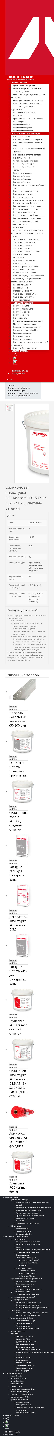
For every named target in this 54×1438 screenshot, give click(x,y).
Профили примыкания (22, 285)
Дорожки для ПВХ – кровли (24, 112)
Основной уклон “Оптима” (23, 164)
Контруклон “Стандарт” (22, 179)
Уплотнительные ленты (22, 254)
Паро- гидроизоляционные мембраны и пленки (26, 1279)
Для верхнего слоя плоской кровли (27, 140)
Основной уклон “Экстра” (23, 167)
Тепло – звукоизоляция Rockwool (26, 239)
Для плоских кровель (22, 137)
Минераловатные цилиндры (24, 324)
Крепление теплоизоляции (24, 333)
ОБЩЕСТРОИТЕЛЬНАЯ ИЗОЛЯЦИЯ (26, 133)
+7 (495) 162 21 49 (18, 373)
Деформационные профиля (24, 273)
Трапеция (17, 170)
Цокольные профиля (21, 300)
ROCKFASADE (18, 257)
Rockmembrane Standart (23, 131)
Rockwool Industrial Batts (23, 309)
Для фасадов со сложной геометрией (28, 215)
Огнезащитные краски (22, 339)
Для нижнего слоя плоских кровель (27, 143)
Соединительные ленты (23, 197)
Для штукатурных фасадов (24, 212)
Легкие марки (19, 227)
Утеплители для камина (22, 245)
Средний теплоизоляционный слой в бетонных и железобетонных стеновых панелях (27, 233)
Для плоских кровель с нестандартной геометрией (33, 1250)
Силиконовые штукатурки (23, 297)
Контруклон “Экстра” (22, 182)
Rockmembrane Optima (22, 128)
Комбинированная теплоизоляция (27, 155)
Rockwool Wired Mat (21, 312)
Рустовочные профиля (22, 291)
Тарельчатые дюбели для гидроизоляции (30, 1216)
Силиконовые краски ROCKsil (25, 294)
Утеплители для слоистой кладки (26, 251)
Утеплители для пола (21, 248)
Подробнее (13, 706)
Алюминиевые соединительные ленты (29, 200)
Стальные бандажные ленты (25, 348)
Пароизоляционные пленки (24, 194)
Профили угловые (20, 288)
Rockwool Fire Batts (21, 306)
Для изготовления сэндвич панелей (27, 209)
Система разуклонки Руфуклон (25, 161)
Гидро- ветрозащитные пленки (25, 191)
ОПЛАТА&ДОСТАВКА (20, 351)
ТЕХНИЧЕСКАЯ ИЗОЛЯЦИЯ (22, 302)
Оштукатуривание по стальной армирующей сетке (32, 1308)
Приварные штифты (21, 336)
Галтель (16, 146)
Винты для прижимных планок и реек (28, 100)
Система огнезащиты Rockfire (25, 330)
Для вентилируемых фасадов (25, 203)
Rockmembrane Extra (21, 125)
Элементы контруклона (23, 173)
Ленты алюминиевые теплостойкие (28, 321)
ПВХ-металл (18, 115)
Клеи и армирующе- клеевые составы (29, 276)
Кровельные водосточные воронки (28, 119)
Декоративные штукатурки (24, 270)
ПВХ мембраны (19, 122)
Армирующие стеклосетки (24, 260)
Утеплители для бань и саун (24, 242)
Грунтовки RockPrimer (22, 263)
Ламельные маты (20, 318)
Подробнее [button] (13, 756)
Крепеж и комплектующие (24, 85)
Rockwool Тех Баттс (21, 315)
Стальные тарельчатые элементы (27, 103)
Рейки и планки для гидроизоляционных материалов (34, 1208)
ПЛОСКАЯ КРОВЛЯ (19, 82)
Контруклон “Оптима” (22, 176)
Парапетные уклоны (21, 158)
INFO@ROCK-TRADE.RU (20, 370)
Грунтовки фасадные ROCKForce (26, 266)
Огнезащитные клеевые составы (27, 327)
